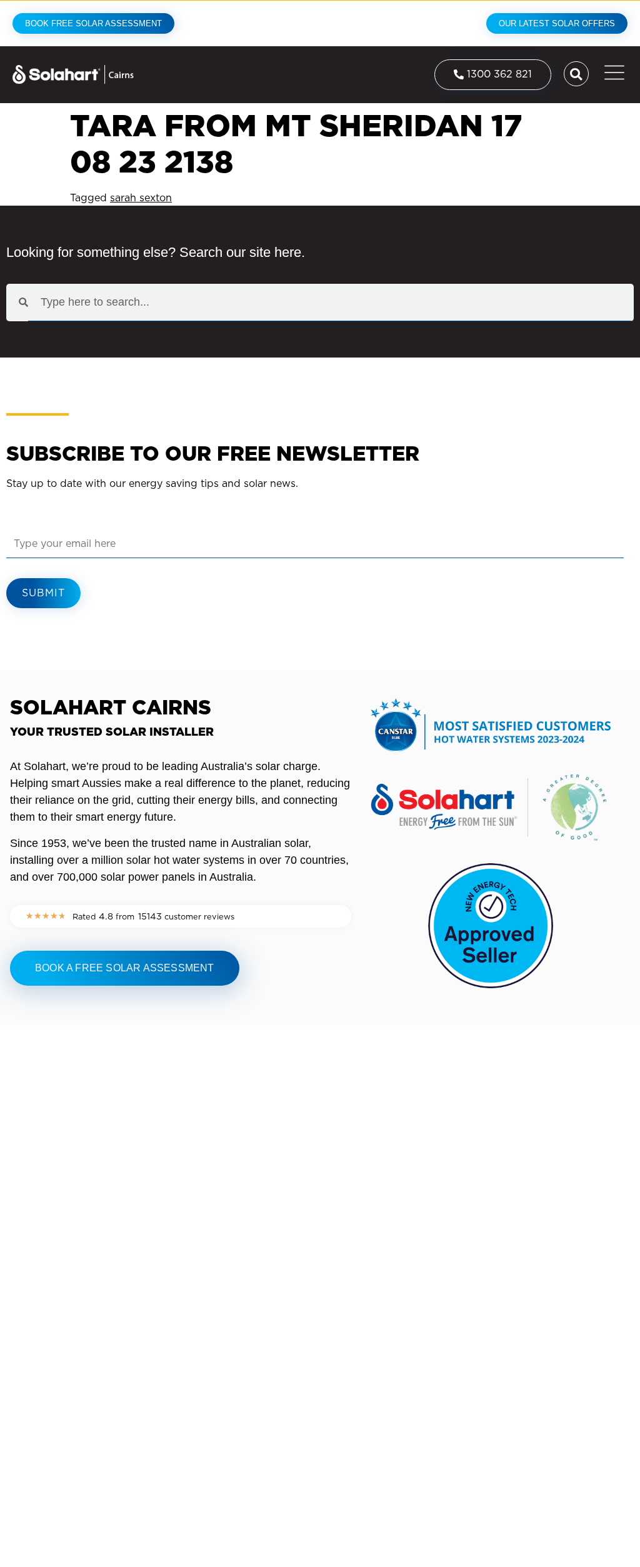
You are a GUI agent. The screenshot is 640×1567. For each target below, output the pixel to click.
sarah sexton (141, 198)
